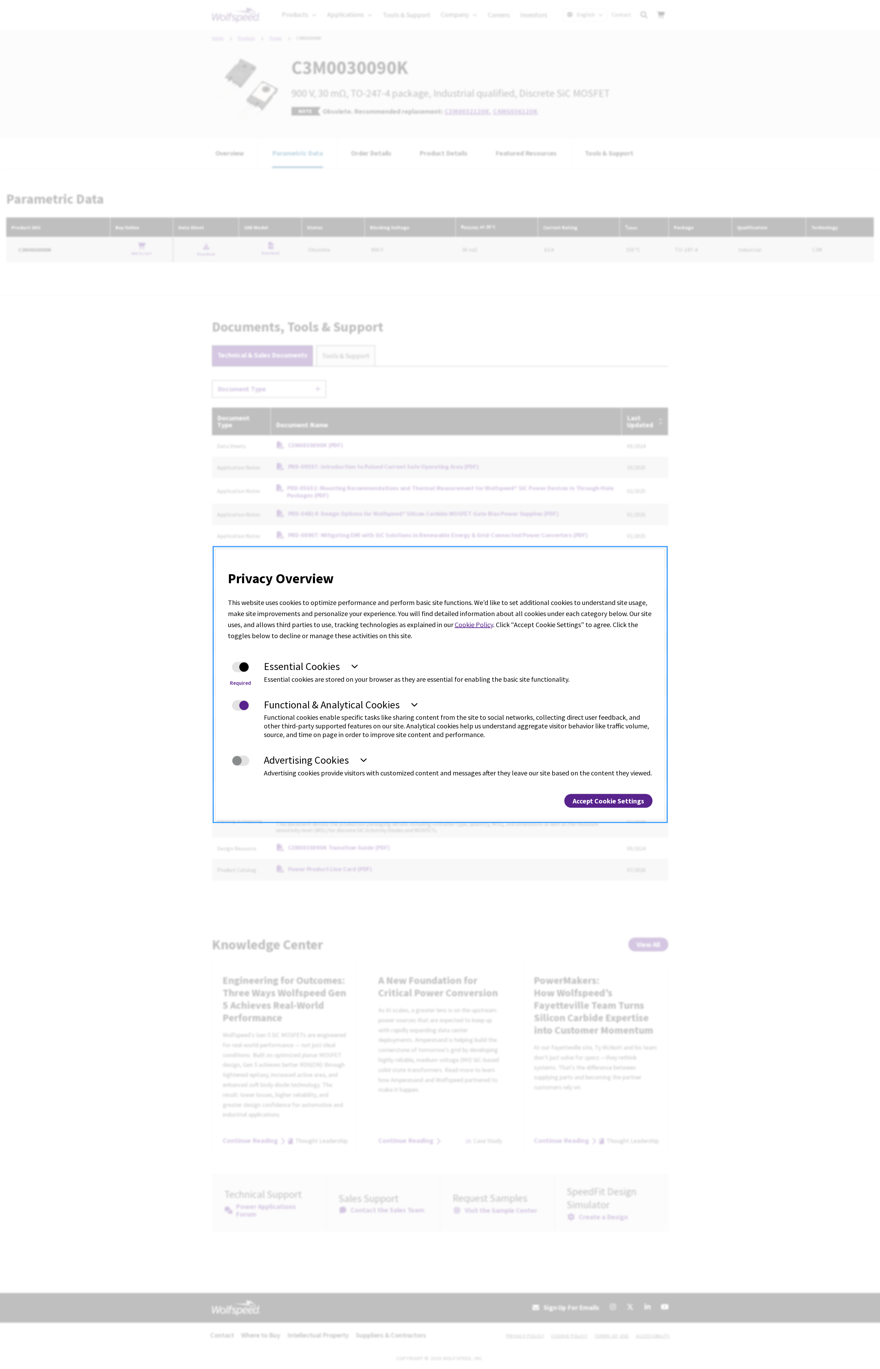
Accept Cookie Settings (608, 800)
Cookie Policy (474, 624)
